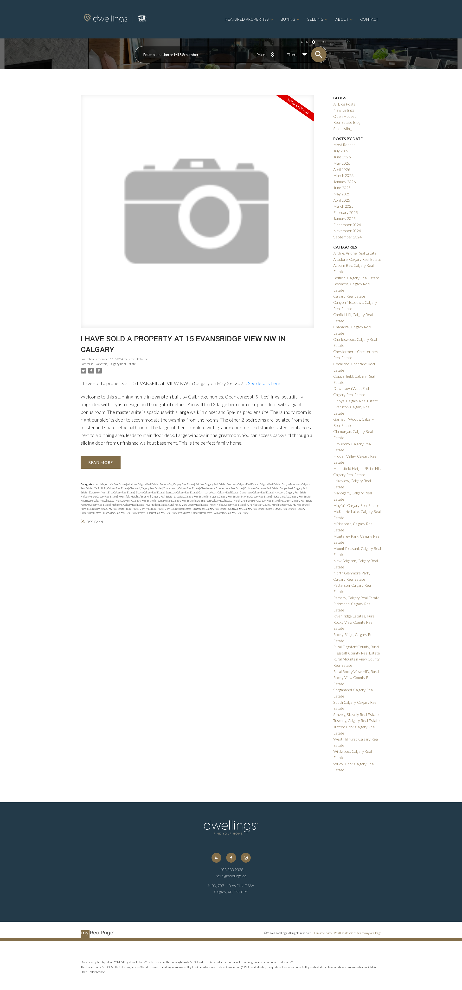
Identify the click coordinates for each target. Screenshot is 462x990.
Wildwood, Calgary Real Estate (195, 512)
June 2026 (342, 157)
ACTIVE (305, 42)
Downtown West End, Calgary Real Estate (111, 492)
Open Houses (344, 116)
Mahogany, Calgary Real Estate (223, 496)
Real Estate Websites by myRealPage (357, 933)
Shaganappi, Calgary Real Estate (210, 508)
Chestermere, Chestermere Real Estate (221, 488)
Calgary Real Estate (270, 484)
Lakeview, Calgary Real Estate (190, 496)
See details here (264, 383)
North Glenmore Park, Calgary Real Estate (256, 500)
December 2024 (347, 224)
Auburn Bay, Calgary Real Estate (177, 484)
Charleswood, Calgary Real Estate (181, 488)
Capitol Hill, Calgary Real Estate (111, 488)
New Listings (343, 110)
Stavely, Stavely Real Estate (280, 508)
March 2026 (343, 175)
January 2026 (344, 181)
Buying (288, 19)
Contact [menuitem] (369, 19)
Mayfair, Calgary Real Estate (256, 496)
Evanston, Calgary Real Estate (115, 364)
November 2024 (347, 230)
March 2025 (343, 206)
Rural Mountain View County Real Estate (103, 508)
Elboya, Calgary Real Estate (149, 492)
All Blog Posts (344, 104)
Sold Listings (343, 128)
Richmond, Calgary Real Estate (127, 504)
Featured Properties (247, 19)
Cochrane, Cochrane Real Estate (261, 488)
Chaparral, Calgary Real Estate (145, 488)
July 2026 (341, 151)
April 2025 (341, 200)
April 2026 (341, 169)
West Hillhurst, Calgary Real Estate (158, 512)
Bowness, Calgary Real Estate (242, 484)
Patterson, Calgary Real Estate (296, 500)
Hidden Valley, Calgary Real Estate (99, 496)
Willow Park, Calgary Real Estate (231, 512)
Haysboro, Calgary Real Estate (291, 492)
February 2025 (345, 212)
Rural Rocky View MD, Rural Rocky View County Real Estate (159, 508)
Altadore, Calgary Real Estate (143, 484)
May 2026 (341, 163)
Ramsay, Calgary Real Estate (95, 504)
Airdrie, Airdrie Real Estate (111, 484)
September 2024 (347, 237)
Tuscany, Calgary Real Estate (356, 720)
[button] (216, 858)
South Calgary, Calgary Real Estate (246, 508)
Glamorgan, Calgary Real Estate (256, 492)
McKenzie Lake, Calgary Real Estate (291, 496)
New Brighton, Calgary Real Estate (213, 500)
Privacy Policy (323, 933)
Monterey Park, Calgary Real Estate (135, 500)
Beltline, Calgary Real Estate (210, 484)
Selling (315, 19)
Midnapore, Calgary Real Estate (98, 500)
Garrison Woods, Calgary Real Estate (218, 492)
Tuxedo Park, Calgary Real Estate (120, 512)
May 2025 (341, 194)
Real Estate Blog (346, 122)
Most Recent (344, 144)
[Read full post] (197, 214)
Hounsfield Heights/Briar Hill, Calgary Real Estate (145, 496)
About (341, 19)
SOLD (324, 42)
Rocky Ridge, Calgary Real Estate (227, 504)
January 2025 (344, 218)
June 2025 (342, 187)
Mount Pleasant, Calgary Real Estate (174, 500)
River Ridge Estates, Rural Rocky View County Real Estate (177, 504)
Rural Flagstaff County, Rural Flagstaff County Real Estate (277, 504)
